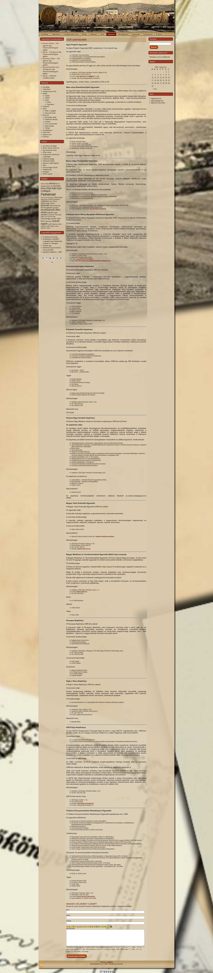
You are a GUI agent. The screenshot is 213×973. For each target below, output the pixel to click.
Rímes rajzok (47, 174)
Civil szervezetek (51, 124)
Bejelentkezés (156, 98)
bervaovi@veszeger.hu (98, 209)
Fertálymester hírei (49, 91)
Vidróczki (43, 228)
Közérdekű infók (50, 117)
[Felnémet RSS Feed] (41, 965)
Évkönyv (46, 137)
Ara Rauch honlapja (50, 146)
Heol (44, 165)
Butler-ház (50, 186)
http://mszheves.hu (83, 549)
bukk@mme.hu (81, 592)
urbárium (43, 226)
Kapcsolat (46, 132)
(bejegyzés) (157, 101)
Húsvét (50, 199)
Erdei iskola (47, 152)
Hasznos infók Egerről (51, 163)
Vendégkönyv (48, 130)
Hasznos (46, 115)
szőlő (49, 224)
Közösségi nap (55, 205)
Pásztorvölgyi (46, 219)
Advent (43, 183)
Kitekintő (46, 106)
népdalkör (44, 215)
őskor (48, 228)
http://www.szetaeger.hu (85, 803)
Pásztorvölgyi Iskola (50, 167)
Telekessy (55, 224)
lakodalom (56, 207)
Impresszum (47, 135)
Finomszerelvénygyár (47, 197)
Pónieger (46, 172)
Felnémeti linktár (49, 161)
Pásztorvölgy (52, 216)
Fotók (47, 100)
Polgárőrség (47, 170)
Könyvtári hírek (50, 113)
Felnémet (48, 194)
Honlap (68, 921)
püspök (53, 219)
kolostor (52, 203)
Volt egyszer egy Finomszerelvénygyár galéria (52, 54)
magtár (55, 212)
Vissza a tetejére (106, 962)
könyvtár (45, 205)
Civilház (47, 122)
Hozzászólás (70, 928)
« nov (155, 89)
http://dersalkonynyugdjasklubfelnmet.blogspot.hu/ (93, 261)
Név (68, 910)
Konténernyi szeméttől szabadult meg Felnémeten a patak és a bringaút (52, 241)
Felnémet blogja (48, 159)
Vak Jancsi (51, 226)
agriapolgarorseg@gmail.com (87, 76)
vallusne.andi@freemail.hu (104, 536)
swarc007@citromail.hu (84, 259)
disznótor (57, 186)
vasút (56, 226)
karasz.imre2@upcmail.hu (85, 896)
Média (45, 93)
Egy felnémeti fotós (50, 150)
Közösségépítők (46, 208)
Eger (54, 188)
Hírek (45, 109)
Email (68, 915)
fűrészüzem (58, 197)
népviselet (51, 214)
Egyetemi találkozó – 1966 (52, 252)
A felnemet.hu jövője (50, 237)
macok (50, 212)
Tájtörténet (46, 89)
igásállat (56, 199)
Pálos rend (44, 216)
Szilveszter (48, 221)
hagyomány (44, 199)
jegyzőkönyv (53, 201)
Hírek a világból (50, 111)
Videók (47, 98)
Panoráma (50, 104)
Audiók (47, 96)
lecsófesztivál (47, 210)
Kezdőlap (46, 87)
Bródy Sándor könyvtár (51, 148)
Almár (47, 183)
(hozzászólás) (158, 103)
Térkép (47, 128)
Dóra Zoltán (46, 188)
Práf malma (58, 214)
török (59, 224)
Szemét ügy (47, 246)
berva (52, 183)
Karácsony (45, 203)
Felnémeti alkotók (51, 119)
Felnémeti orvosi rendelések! (159, 57)
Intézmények (49, 126)
